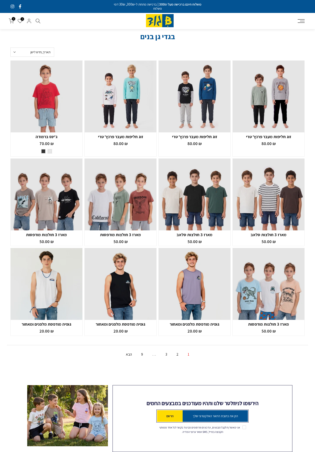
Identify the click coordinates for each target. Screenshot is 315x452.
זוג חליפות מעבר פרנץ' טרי (268, 136)
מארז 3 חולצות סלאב (268, 234)
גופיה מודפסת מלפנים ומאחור (194, 324)
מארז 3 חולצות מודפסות (120, 234)
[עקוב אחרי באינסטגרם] (12, 6)
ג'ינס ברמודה (46, 136)
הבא (129, 354)
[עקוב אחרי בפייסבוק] (20, 6)
